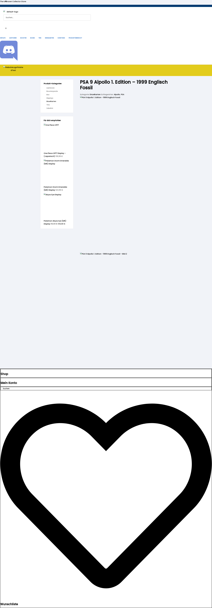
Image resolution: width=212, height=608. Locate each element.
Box (47, 95)
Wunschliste (9, 604)
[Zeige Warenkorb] (4, 31)
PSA (122, 94)
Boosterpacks (52, 91)
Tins (48, 105)
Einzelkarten (95, 94)
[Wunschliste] (106, 601)
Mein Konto (9, 383)
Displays (49, 98)
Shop (4, 374)
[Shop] (1, 370)
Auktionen (50, 88)
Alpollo (117, 94)
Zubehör (49, 108)
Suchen (88, 17)
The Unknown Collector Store (13, 1)
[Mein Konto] (1, 379)
